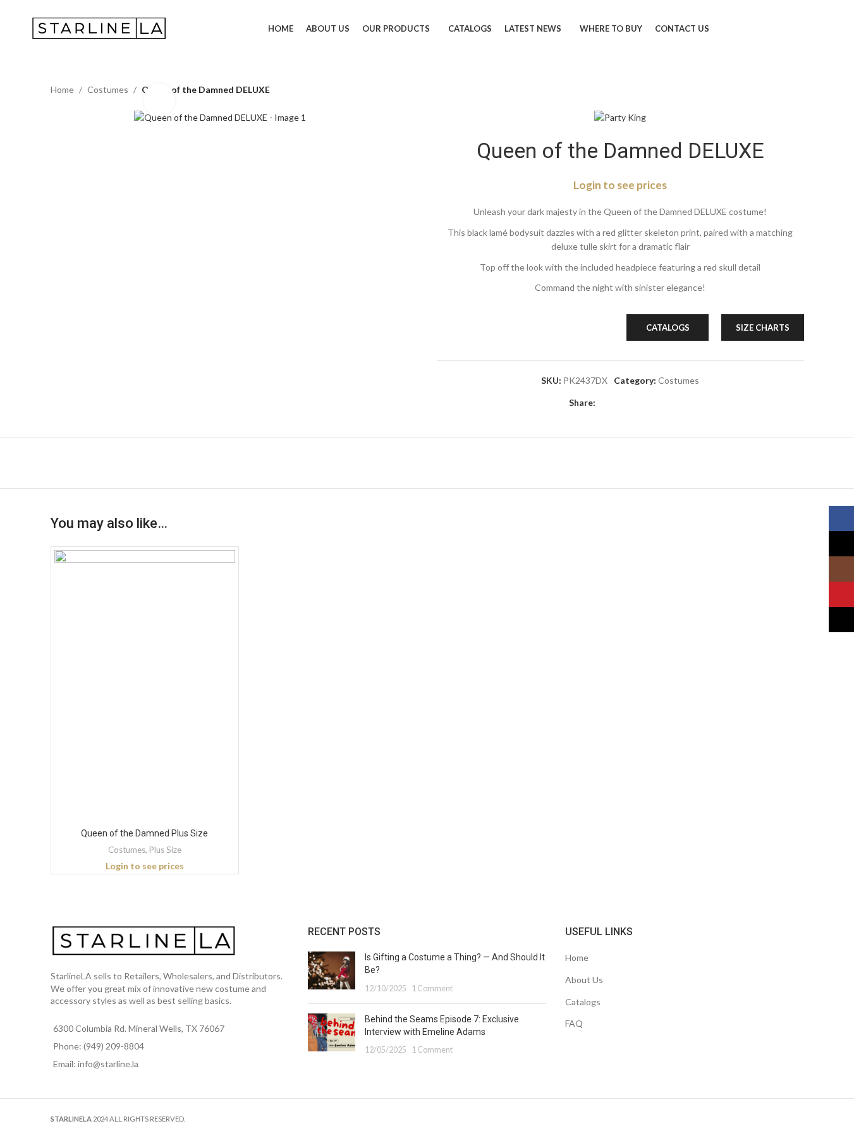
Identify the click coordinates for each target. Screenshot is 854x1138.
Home (62, 89)
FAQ (574, 1023)
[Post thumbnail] (331, 972)
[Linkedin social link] (648, 403)
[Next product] (796, 89)
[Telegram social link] (663, 403)
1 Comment (432, 988)
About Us (584, 979)
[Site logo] (100, 27)
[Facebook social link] (603, 403)
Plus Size (165, 850)
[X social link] (618, 403)
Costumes (107, 89)
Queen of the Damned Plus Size (144, 833)
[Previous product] (766, 89)
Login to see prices (620, 185)
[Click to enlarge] (159, 99)
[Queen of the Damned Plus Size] (145, 686)
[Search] (818, 28)
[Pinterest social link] (633, 403)
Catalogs (583, 1001)
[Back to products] (781, 89)
